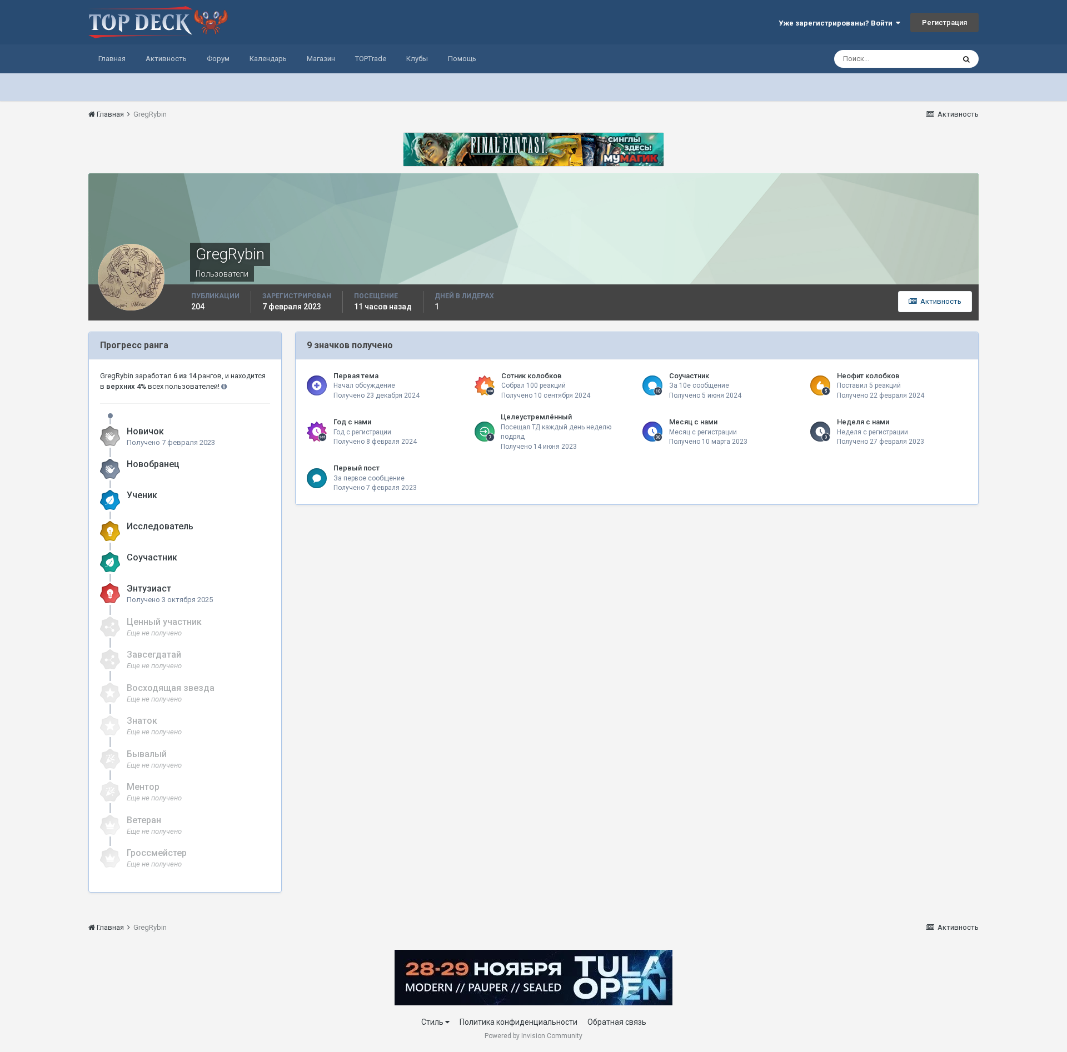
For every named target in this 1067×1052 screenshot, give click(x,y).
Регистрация (944, 22)
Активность (166, 58)
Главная (112, 58)
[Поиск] (966, 59)
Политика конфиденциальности (518, 1022)
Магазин (321, 58)
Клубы (417, 58)
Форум (218, 58)
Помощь (462, 58)
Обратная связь (616, 1022)
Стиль (433, 1022)
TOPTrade (370, 58)
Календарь (268, 58)
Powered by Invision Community (533, 1036)
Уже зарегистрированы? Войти (837, 23)
